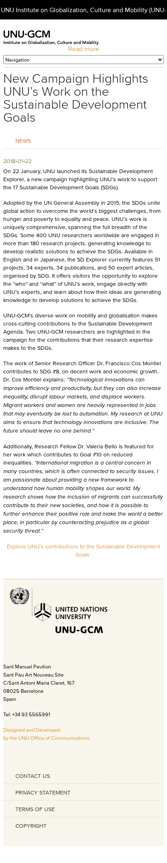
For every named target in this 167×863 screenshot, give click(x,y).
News (23, 140)
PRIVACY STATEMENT (43, 792)
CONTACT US (32, 776)
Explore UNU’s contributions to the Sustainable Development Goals (83, 550)
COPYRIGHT (31, 826)
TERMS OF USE (35, 809)
